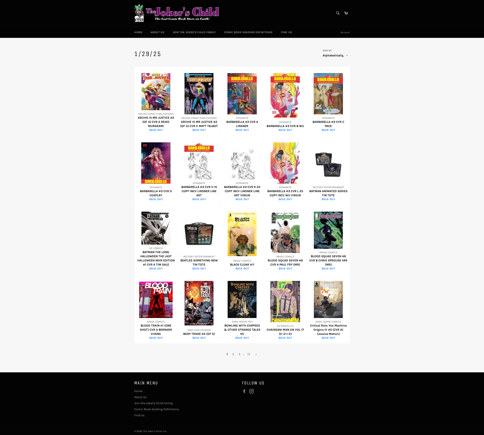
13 (248, 354)
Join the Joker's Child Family (194, 32)
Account (345, 32)
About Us (157, 32)
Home (138, 32)
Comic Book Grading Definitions (248, 32)
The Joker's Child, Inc (155, 431)
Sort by (327, 50)
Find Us (286, 32)
